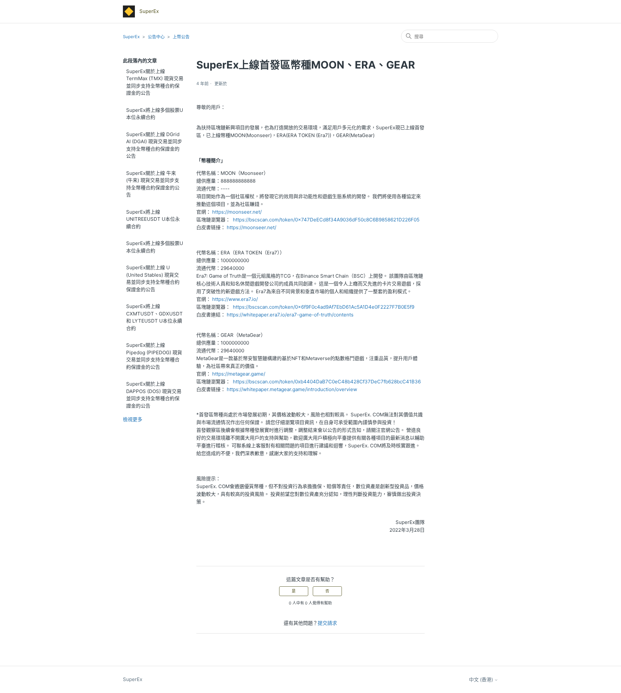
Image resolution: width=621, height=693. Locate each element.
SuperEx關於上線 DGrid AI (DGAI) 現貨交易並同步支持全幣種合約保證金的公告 (154, 145)
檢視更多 (132, 419)
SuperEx (131, 36)
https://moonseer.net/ (237, 212)
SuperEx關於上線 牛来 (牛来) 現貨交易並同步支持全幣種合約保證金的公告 (153, 184)
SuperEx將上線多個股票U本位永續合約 (154, 114)
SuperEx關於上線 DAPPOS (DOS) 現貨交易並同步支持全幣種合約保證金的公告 (153, 395)
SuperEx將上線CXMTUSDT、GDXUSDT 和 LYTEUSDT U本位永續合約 (154, 317)
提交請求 (327, 623)
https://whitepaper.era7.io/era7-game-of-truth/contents (290, 315)
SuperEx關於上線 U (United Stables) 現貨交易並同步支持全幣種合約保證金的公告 (153, 278)
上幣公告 (181, 36)
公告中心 (156, 36)
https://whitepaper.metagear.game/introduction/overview (292, 389)
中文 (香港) (481, 679)
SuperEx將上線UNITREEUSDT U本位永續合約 (153, 219)
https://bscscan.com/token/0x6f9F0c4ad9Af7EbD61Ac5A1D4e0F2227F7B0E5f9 (323, 307)
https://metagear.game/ (238, 374)
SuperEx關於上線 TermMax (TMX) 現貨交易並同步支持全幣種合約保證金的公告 (154, 82)
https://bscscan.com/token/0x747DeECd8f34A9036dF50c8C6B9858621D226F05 (326, 220)
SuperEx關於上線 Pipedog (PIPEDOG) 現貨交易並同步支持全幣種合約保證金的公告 (154, 356)
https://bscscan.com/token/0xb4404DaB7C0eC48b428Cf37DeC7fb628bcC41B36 (327, 381)
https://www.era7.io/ (235, 299)
